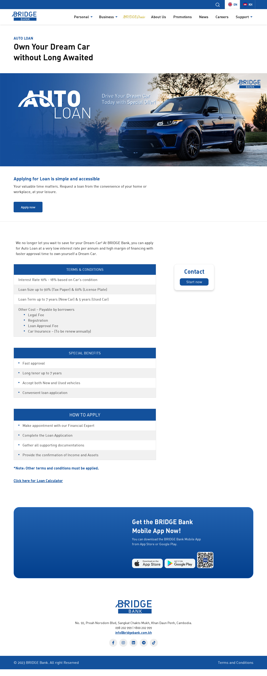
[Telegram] (144, 643)
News (203, 17)
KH (250, 4)
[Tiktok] (154, 643)
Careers (222, 17)
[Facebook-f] (113, 643)
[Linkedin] (133, 643)
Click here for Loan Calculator (38, 480)
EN (235, 4)
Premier (134, 16)
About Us (158, 17)
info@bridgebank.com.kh (133, 633)
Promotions (182, 17)
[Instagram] (123, 643)
